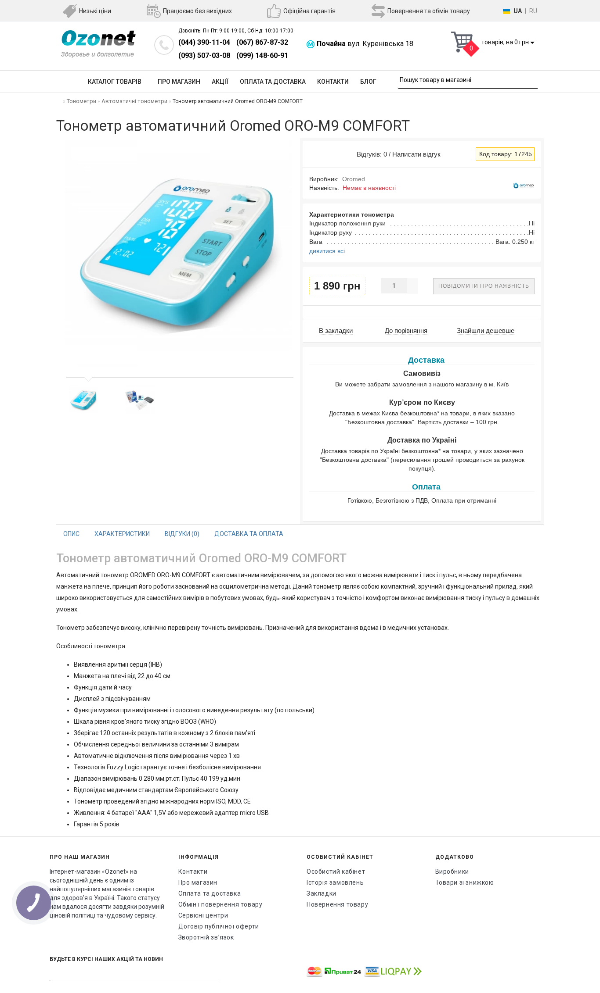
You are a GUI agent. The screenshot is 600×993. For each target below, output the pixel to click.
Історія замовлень (335, 882)
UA (517, 10)
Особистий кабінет (336, 871)
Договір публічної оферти (218, 926)
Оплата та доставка (273, 81)
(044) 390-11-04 (204, 42)
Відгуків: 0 (370, 154)
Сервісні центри (203, 915)
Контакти (333, 81)
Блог (368, 81)
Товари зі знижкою (464, 882)
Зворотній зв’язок (206, 937)
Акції (220, 81)
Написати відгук (416, 154)
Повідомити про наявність (483, 286)
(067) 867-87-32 (262, 42)
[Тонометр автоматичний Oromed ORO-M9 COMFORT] (83, 400)
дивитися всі (327, 250)
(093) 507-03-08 (204, 55)
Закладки (321, 893)
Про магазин (179, 81)
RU (533, 10)
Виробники (452, 871)
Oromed (353, 178)
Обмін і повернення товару (220, 904)
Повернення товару (337, 904)
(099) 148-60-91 (262, 55)
